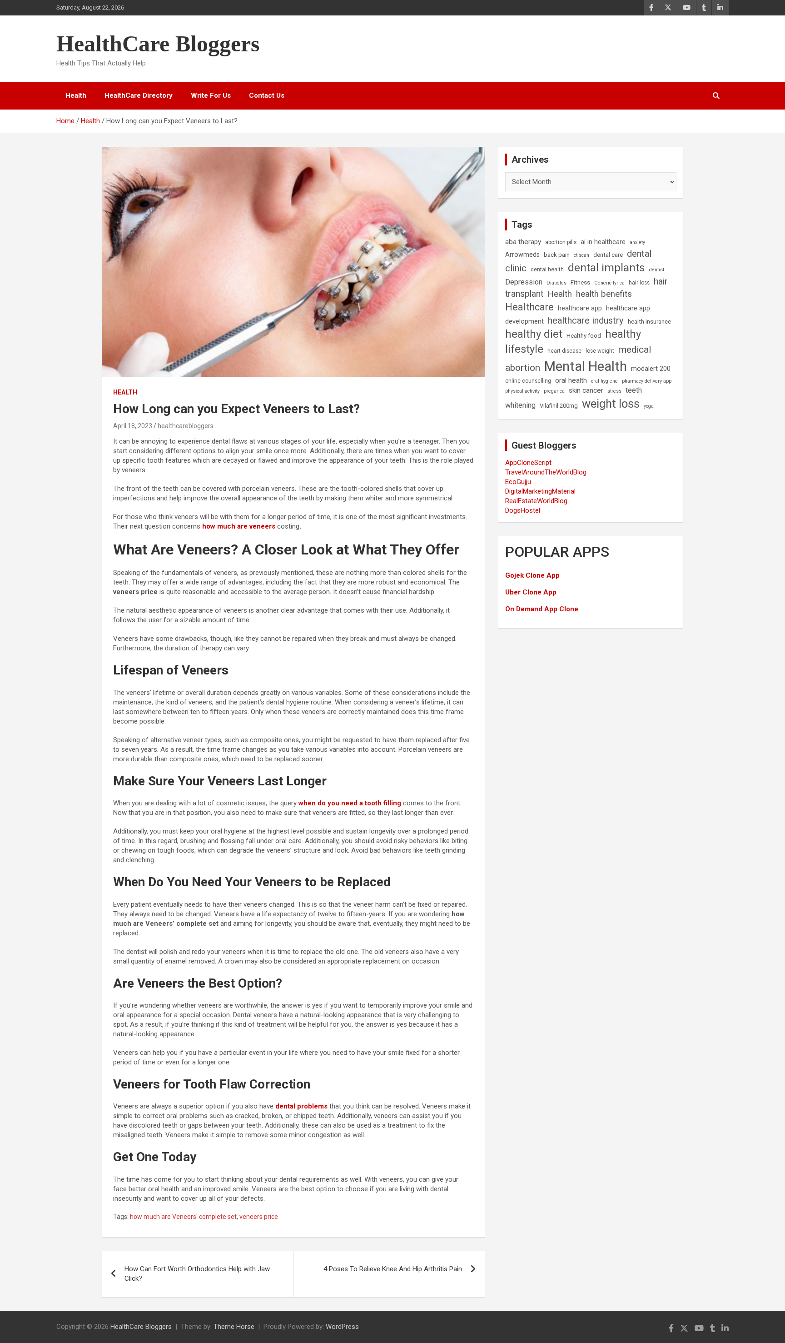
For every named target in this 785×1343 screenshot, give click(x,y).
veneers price (258, 1216)
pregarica (554, 391)
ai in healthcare (603, 242)
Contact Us (266, 95)
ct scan (581, 255)
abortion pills (560, 242)
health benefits (604, 294)
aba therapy (523, 242)
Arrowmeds (522, 255)
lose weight (600, 351)
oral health (571, 380)
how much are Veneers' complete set (183, 1216)
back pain (557, 254)
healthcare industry (586, 320)
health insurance (649, 321)
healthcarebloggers (186, 425)
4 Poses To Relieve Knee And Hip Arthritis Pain (392, 1269)
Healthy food (583, 335)
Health (75, 95)
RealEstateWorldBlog (536, 501)
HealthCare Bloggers (157, 43)
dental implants (606, 267)
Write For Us (211, 95)
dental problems (301, 1106)
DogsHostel (522, 510)
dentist (656, 270)
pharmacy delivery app (646, 381)
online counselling (528, 381)
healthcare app (580, 308)
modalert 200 (651, 369)
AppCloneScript (528, 463)
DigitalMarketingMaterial (540, 491)
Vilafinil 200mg (559, 405)
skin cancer (586, 390)
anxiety (637, 242)
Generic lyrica (609, 283)
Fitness (580, 282)
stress (614, 391)
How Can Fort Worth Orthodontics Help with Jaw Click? (197, 1274)
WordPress (342, 1327)
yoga (649, 406)
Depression (523, 282)
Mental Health (585, 366)
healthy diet (533, 334)
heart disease (564, 351)
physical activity (522, 391)
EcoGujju (518, 482)
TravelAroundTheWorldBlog (545, 472)
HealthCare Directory (138, 95)
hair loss (639, 283)
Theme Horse (234, 1327)
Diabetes (556, 283)
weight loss (611, 403)
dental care (608, 254)
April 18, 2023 (132, 425)
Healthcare (529, 307)
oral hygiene (604, 381)
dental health (547, 269)
